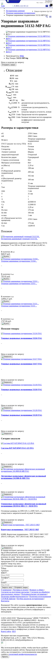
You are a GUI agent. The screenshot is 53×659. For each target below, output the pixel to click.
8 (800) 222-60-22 (21, 6)
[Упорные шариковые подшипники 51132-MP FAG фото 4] (29, 52)
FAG (22, 56)
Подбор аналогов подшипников (30, 599)
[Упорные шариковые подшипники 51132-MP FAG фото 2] (29, 43)
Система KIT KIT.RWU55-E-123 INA (17, 448)
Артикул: (5, 571)
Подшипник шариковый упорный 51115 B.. (19, 239)
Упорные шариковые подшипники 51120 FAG (21, 415)
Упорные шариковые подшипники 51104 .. (19, 261)
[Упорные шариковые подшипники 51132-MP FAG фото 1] (29, 38)
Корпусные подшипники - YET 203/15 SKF (20, 529)
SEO (14, 631)
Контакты (5, 601)
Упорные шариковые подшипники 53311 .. (19, 283)
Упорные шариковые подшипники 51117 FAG (21, 364)
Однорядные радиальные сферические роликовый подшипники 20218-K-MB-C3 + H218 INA (23, 505)
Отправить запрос (8, 65)
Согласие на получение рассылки (15, 592)
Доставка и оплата (20, 590)
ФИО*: (4, 573)
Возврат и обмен (37, 590)
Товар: (3, 568)
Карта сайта (6, 631)
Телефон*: (5, 578)
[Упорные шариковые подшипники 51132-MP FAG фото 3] (29, 47)
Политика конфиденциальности (14, 596)
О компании (6, 590)
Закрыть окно (7, 587)
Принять (5, 657)
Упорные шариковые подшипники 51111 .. (19, 306)
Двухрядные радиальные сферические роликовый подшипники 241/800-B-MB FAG (23, 477)
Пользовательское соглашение (34, 594)
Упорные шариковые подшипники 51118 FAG (21, 389)
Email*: (4, 582)
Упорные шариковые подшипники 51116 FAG (21, 338)
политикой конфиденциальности (23, 654)
